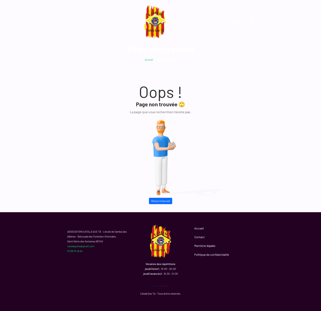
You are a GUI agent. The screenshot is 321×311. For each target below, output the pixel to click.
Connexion (237, 21)
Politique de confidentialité (211, 254)
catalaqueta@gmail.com (80, 246)
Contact (199, 237)
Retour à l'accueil (160, 200)
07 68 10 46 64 (75, 251)
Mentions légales (204, 246)
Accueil (149, 59)
